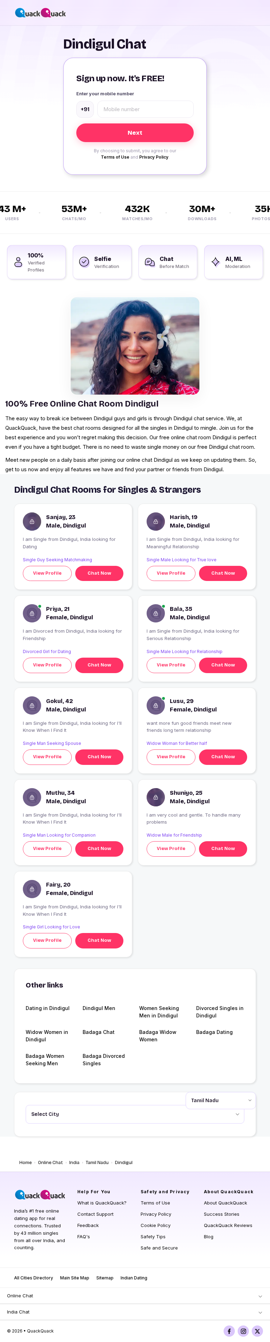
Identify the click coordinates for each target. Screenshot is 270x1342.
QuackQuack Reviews (228, 1225)
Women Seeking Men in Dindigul (159, 1011)
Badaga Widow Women (157, 1035)
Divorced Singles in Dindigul (220, 1011)
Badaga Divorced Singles (104, 1059)
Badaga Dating (214, 1032)
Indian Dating (134, 1277)
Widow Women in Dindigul (47, 1035)
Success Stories (221, 1214)
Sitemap (105, 1277)
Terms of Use (115, 157)
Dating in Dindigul (48, 1008)
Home (25, 1162)
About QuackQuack (225, 1203)
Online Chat (50, 1162)
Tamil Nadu (97, 1162)
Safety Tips (153, 1236)
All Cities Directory (33, 1277)
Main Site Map (74, 1277)
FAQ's (83, 1236)
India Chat (18, 1312)
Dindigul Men (99, 1008)
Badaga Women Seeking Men (45, 1059)
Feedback (88, 1225)
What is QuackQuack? (102, 1203)
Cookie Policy (156, 1225)
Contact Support (95, 1214)
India (74, 1162)
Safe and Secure (159, 1248)
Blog (208, 1236)
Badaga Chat (99, 1032)
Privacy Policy (153, 157)
